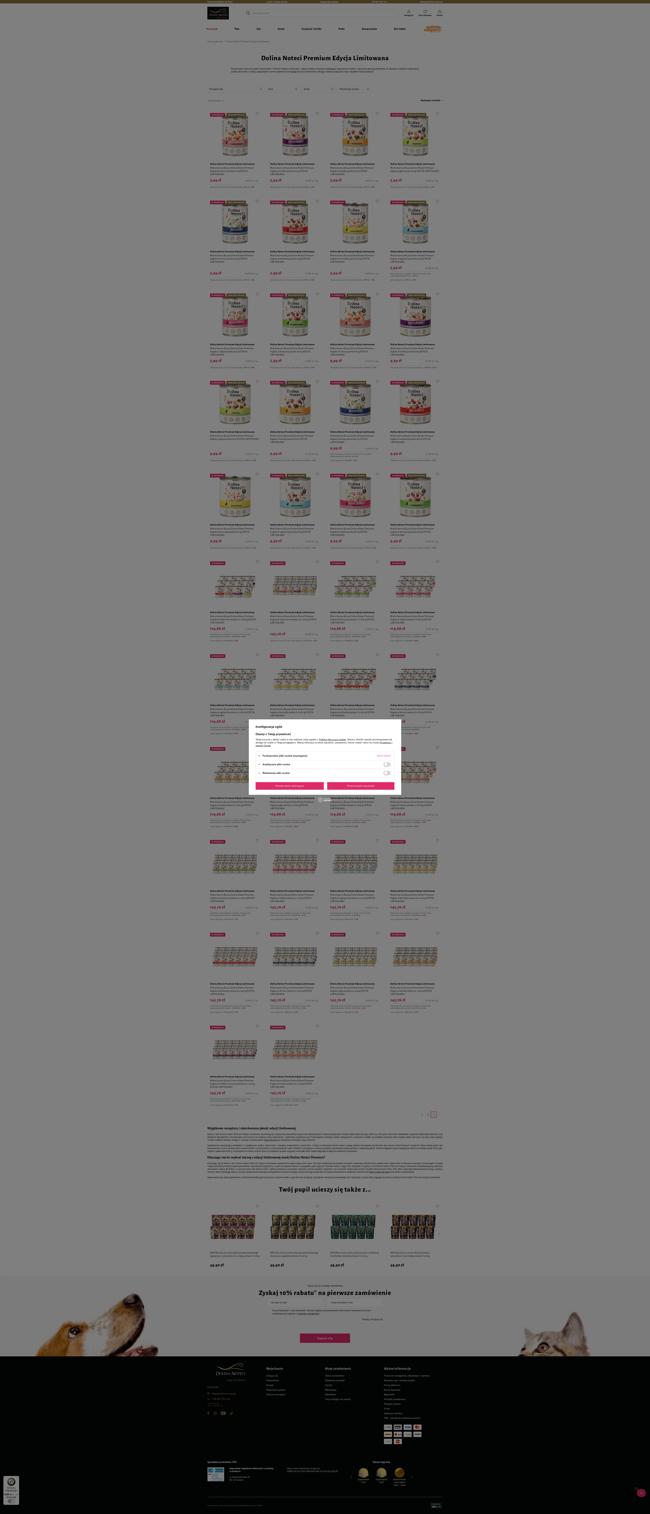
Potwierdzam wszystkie (361, 785)
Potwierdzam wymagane (289, 785)
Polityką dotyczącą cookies (332, 739)
